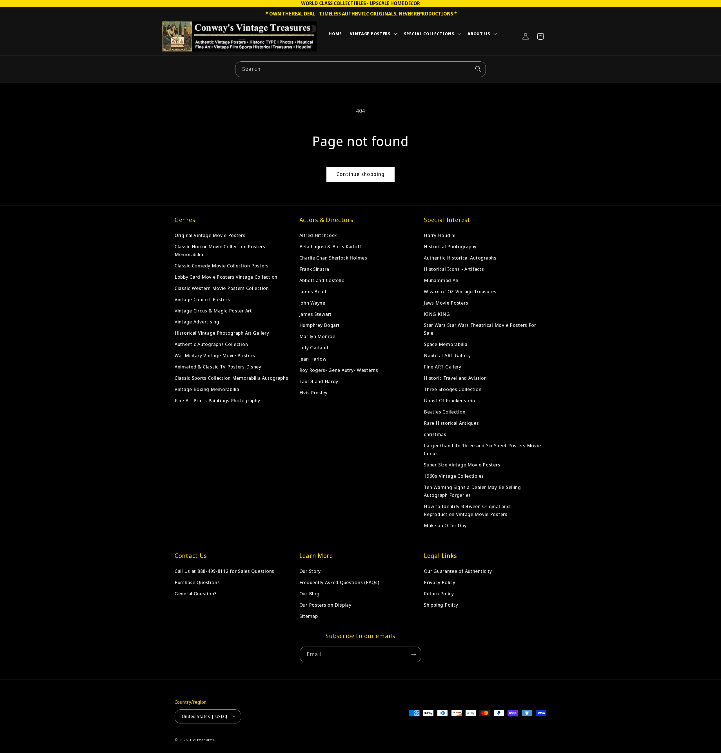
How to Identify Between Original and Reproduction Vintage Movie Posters (467, 510)
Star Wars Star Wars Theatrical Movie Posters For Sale (480, 329)
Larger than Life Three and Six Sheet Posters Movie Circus (482, 450)
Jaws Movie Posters (446, 303)
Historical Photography (450, 246)
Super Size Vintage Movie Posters (462, 465)
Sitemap (308, 616)
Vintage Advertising (197, 322)
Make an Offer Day (445, 525)
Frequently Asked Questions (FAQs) (339, 582)
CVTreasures (202, 739)
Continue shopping (360, 174)
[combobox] (360, 69)
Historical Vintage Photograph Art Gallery (222, 333)
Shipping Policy (441, 605)
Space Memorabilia (445, 344)
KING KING (437, 314)
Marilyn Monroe (317, 336)
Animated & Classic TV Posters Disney (218, 367)
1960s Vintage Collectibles (454, 476)
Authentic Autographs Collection (211, 344)
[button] (373, 35)
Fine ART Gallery (442, 367)
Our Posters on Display (325, 605)
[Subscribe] (413, 654)
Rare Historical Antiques (451, 423)
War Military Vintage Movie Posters (215, 355)
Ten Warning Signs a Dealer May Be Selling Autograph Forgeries (472, 491)
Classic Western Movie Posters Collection (222, 288)
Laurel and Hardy (319, 381)
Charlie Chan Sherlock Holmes (333, 257)
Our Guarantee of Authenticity (458, 571)
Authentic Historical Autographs (460, 257)
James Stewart (315, 314)
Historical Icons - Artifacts (454, 269)
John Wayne (312, 303)
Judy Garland (313, 348)
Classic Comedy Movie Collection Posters (222, 265)
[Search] (478, 69)
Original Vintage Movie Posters (210, 235)
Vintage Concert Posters (202, 299)
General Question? (195, 593)
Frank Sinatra (314, 269)
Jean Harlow (312, 359)
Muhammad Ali (441, 280)
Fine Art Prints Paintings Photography (217, 400)
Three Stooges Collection (452, 389)
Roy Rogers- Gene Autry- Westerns (338, 370)
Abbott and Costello (322, 280)
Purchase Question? (197, 582)
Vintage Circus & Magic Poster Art (213, 310)
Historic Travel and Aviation (455, 378)
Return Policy (439, 593)
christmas (435, 434)
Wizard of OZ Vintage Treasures (460, 291)
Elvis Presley (313, 393)
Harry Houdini (439, 235)
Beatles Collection (444, 412)
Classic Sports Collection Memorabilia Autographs (231, 378)
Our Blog (309, 593)
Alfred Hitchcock (318, 235)
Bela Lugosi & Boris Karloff (330, 246)
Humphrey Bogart (319, 325)
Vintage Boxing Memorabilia (207, 389)
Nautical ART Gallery (447, 355)
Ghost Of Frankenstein (449, 400)
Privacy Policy (439, 582)
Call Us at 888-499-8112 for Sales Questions (224, 571)
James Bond (312, 291)
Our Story (310, 571)
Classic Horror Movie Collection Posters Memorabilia (220, 250)
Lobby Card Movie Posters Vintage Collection (226, 277)
